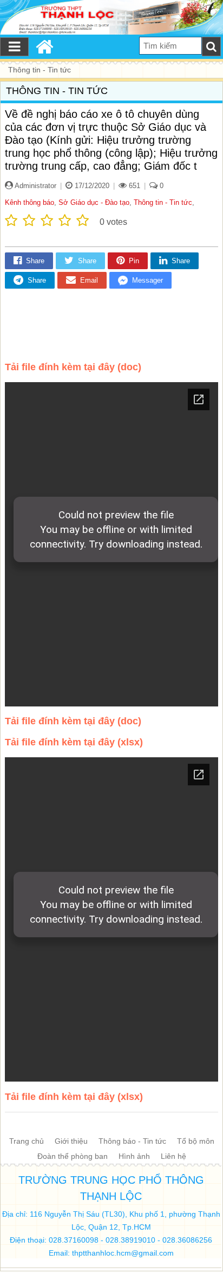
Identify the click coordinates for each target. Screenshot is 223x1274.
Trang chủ (26, 1141)
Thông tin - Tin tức (163, 202)
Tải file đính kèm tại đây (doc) (73, 367)
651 (133, 186)
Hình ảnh (134, 1156)
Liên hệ (173, 1156)
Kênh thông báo (29, 202)
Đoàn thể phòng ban (72, 1156)
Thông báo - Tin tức (132, 1141)
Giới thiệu (71, 1141)
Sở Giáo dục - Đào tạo (93, 202)
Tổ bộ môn (195, 1141)
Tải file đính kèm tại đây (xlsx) (74, 742)
